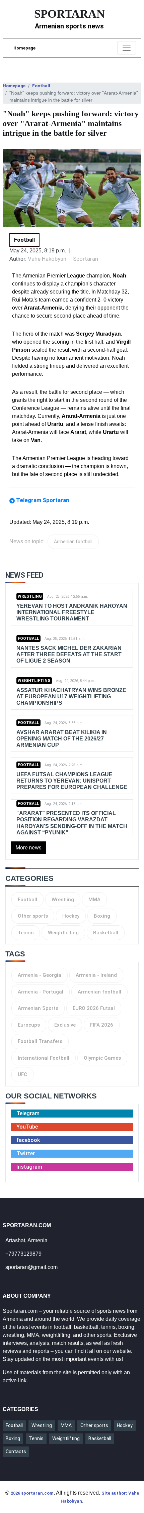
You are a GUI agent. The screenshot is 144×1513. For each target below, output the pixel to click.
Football (41, 85)
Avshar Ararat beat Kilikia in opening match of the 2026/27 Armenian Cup (61, 738)
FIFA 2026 (101, 1025)
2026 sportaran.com (32, 1493)
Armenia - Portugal (40, 992)
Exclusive (65, 1025)
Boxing (102, 916)
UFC (22, 1074)
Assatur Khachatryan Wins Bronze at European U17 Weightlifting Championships (71, 696)
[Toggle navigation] (126, 47)
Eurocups (29, 1025)
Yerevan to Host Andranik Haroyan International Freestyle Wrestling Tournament (71, 612)
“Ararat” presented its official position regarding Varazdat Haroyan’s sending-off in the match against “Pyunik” (71, 822)
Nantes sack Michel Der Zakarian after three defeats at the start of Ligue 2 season (69, 654)
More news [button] (28, 847)
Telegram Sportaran (42, 500)
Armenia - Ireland (96, 975)
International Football (43, 1058)
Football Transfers (40, 1041)
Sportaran (85, 258)
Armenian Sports (38, 1008)
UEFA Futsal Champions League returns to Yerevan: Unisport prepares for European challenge (71, 781)
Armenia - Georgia (39, 975)
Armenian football (73, 541)
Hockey (70, 916)
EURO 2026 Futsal (94, 1008)
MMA (94, 900)
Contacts (16, 1451)
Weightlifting (34, 680)
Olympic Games (102, 1058)
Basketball (105, 933)
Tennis (25, 933)
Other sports (33, 916)
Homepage (24, 47)
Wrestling (30, 596)
